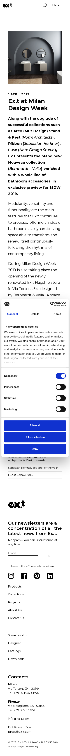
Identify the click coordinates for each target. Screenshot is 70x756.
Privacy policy (35, 566)
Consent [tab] (12, 313)
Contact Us (16, 618)
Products (15, 586)
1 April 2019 (18, 94)
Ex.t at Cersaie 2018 (20, 475)
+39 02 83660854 (26, 693)
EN (54, 5)
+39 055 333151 (24, 710)
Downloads (16, 659)
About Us (15, 610)
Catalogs (14, 651)
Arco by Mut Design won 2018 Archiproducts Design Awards (27, 458)
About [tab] (57, 313)
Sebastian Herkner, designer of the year (33, 467)
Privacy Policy (15, 746)
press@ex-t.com (19, 731)
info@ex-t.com (18, 719)
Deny (35, 448)
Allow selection (35, 437)
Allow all (35, 425)
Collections (16, 594)
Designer (14, 643)
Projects (14, 602)
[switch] (61, 387)
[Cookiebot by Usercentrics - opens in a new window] (50, 304)
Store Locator (18, 635)
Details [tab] (35, 313)
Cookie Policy (32, 746)
